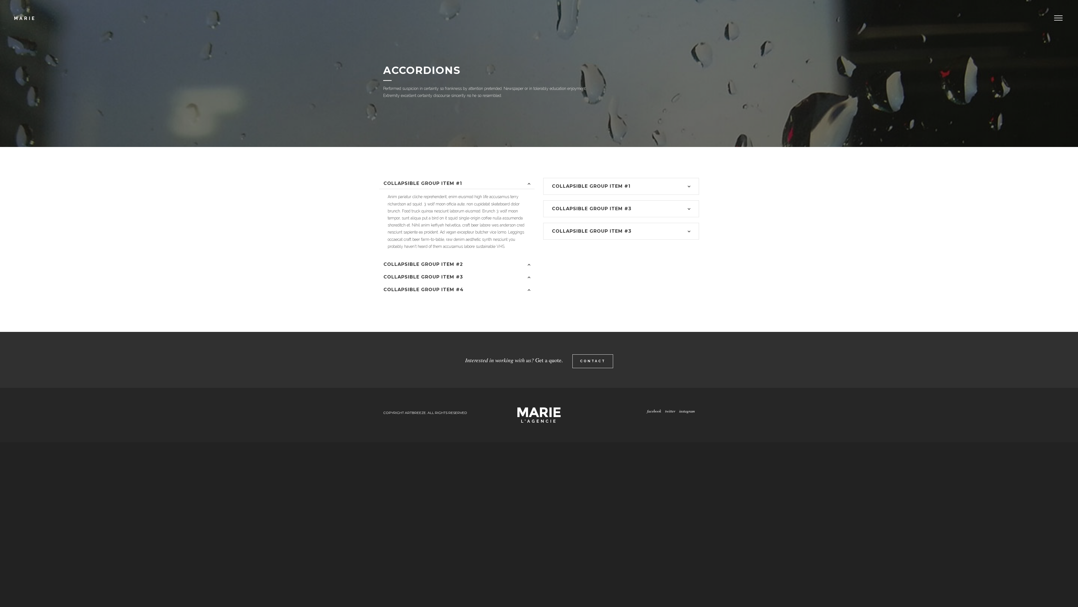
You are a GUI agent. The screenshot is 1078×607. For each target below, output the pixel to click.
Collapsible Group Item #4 (423, 289)
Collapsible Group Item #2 (423, 264)
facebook (654, 411)
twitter (670, 411)
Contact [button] (593, 361)
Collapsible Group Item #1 (422, 183)
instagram (687, 411)
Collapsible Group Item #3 (423, 277)
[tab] (457, 183)
